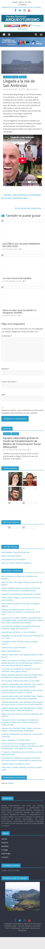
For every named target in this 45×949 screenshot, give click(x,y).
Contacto (4, 857)
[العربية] (6, 25)
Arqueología (5, 853)
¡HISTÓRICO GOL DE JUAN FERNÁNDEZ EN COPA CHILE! (21, 245)
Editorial (7, 434)
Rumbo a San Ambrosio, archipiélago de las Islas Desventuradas (21, 196)
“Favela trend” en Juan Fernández (13, 647)
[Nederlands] (13, 25)
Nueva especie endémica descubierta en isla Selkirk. (20, 681)
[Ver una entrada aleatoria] (41, 34)
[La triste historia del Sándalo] (22, 255)
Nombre (5, 369)
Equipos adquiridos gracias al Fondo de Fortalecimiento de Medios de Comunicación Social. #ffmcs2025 (22, 442)
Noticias (23, 77)
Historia (11, 783)
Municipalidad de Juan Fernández (13, 559)
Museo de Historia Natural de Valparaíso (16, 563)
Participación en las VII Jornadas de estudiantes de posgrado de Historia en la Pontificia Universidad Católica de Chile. (20, 722)
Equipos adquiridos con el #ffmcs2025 (15, 740)
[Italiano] (28, 25)
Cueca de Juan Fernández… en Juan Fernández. (18, 632)
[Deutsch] (24, 25)
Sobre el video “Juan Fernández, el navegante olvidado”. (19, 311)
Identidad (4, 846)
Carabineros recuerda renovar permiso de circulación (21, 7)
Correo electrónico (9, 381)
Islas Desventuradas (10, 77)
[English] (17, 25)
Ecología (4, 850)
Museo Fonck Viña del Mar (11, 556)
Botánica (4, 842)
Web (3, 394)
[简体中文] (9, 25)
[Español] (22, 29)
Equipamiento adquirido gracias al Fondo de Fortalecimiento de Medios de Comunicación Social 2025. (20, 611)
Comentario (6, 336)
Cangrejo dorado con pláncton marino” (16, 764)
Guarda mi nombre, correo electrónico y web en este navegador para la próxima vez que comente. (22, 411)
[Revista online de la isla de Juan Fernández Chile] (4, 34)
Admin (23, 89)
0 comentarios (34, 89)
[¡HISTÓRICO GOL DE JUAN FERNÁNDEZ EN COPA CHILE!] (22, 221)
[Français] (20, 25)
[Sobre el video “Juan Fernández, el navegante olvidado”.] (22, 287)
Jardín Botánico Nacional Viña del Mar (15, 552)
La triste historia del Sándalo (17, 278)
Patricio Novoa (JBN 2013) (11, 651)
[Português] (35, 25)
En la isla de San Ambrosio (29, 208)
